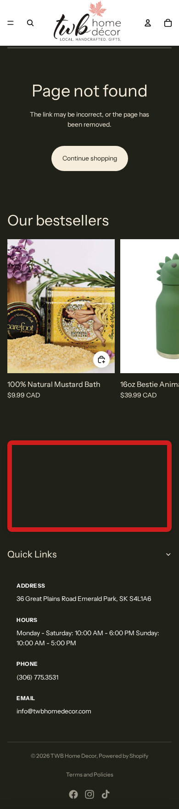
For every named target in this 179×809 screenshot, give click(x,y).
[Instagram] (89, 794)
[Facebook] (73, 794)
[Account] (148, 23)
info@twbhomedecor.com (54, 711)
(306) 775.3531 (37, 677)
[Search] (30, 23)
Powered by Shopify (123, 755)
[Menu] (10, 22)
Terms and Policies (89, 774)
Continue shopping (89, 158)
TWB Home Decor (73, 755)
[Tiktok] (105, 794)
